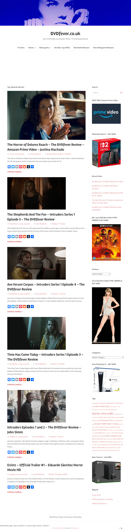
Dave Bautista (112, 409)
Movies (31, 47)
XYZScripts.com (75, 528)
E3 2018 (117, 417)
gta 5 (120, 424)
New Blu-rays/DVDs (62, 47)
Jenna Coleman (99, 430)
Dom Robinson (35, 154)
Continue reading (14, 172)
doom (96, 417)
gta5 (94, 427)
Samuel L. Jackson (100, 442)
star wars (118, 445)
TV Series (21, 47)
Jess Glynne (111, 430)
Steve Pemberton (111, 447)
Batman (104, 403)
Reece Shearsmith (99, 439)
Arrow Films (96, 495)
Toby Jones (101, 450)
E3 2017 (110, 417)
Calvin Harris (113, 406)
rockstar (109, 439)
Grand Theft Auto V (106, 424)
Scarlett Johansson (114, 442)
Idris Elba (106, 427)
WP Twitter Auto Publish (58, 528)
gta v (99, 427)
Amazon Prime (51, 154)
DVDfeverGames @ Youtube (102, 499)
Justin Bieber (99, 433)
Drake (103, 417)
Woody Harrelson (113, 450)
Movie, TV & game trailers (59, 474)
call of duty (101, 406)
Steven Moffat (98, 447)
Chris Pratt (103, 409)
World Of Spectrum (99, 503)
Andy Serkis (96, 403)
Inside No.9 (115, 427)
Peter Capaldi (113, 436)
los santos (108, 433)
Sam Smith (118, 439)
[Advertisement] (65, 68)
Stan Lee (98, 444)
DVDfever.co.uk (65, 33)
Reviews (60, 154)
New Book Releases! (81, 47)
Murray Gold (99, 436)
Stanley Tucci (107, 444)
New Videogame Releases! (103, 47)
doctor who (102, 413)
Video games (44, 47)
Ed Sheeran (106, 420)
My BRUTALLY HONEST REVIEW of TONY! (107, 182)
